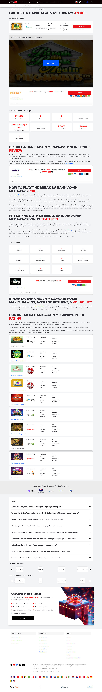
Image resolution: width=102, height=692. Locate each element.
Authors (68, 640)
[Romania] (87, 677)
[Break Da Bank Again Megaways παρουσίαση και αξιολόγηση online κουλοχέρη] (47, 677)
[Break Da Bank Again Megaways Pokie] (76, 677)
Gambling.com (12, 9)
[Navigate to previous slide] (12, 569)
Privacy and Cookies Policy (53, 671)
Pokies (25, 9)
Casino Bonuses (42, 652)
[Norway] (80, 677)
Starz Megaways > (16, 478)
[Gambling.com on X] (11, 669)
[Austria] (18, 677)
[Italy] (66, 677)
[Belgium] (22, 677)
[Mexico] (69, 677)
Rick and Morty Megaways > (18, 361)
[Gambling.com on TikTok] (23, 669)
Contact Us (69, 646)
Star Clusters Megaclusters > (18, 390)
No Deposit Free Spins (44, 646)
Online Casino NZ (43, 637)
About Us (69, 637)
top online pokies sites (41, 306)
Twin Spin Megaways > (17, 419)
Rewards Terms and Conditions (73, 658)
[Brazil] (29, 677)
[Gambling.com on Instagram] (20, 669)
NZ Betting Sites (42, 643)
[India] (58, 677)
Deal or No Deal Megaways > (18, 404)
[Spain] (91, 677)
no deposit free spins (68, 230)
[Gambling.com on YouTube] (14, 669)
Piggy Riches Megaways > (18, 463)
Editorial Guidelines (71, 643)
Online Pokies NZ (43, 640)
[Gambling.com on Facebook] (17, 669)
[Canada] (36, 677)
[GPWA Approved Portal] (89, 687)
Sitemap (68, 655)
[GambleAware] (15, 687)
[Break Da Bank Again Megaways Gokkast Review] (73, 677)
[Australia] (14, 677)
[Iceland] (51, 677)
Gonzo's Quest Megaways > (18, 434)
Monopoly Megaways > (17, 375)
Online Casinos (20, 9)
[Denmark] (40, 677)
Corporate (69, 649)
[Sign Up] (76, 2)
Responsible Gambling (72, 652)
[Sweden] (11, 681)
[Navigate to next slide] (90, 569)
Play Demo (51, 63)
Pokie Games (18, 195)
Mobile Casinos (15, 643)
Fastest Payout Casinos (17, 640)
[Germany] (44, 677)
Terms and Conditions (39, 671)
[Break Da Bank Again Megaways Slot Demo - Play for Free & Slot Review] (11, 677)
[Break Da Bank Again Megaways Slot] (33, 677)
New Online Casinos (16, 637)
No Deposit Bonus (43, 649)
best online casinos (70, 163)
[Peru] (84, 677)
